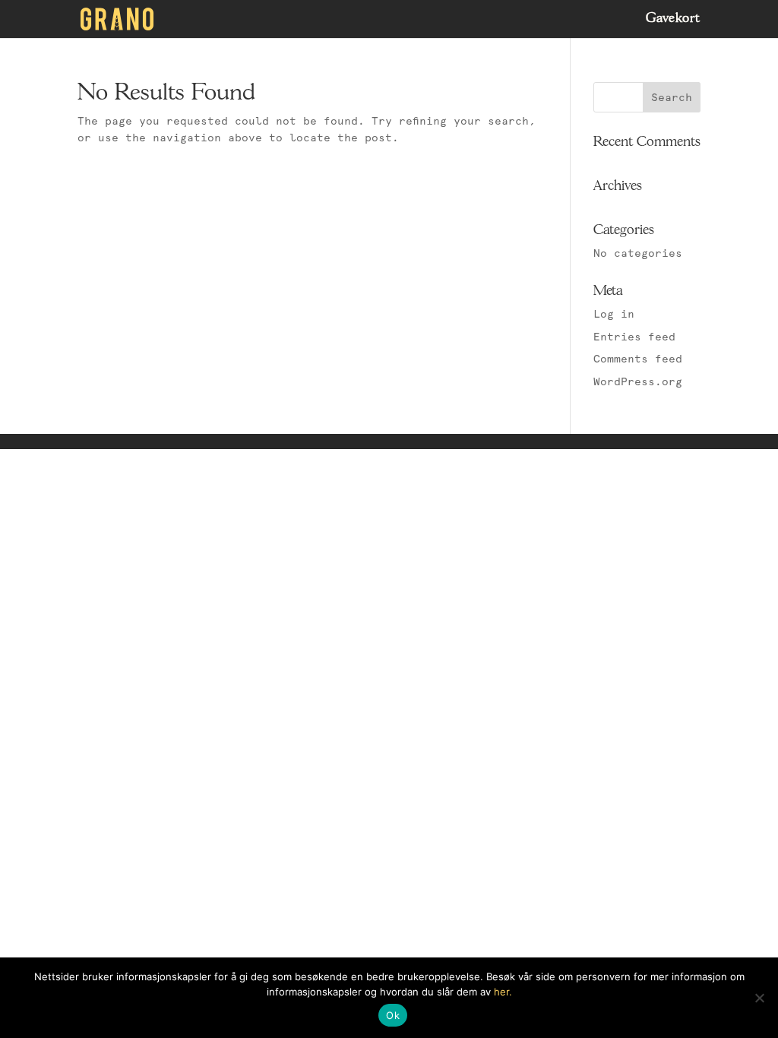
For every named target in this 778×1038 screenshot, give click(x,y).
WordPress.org (637, 381)
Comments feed (637, 359)
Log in (613, 314)
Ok (393, 1015)
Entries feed (634, 337)
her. (503, 992)
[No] (759, 997)
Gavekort (673, 19)
